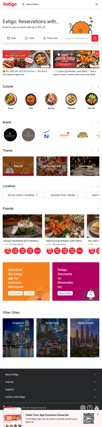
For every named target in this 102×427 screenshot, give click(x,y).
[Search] (94, 38)
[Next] (98, 46)
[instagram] (83, 407)
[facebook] (89, 407)
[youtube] (96, 407)
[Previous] (92, 46)
